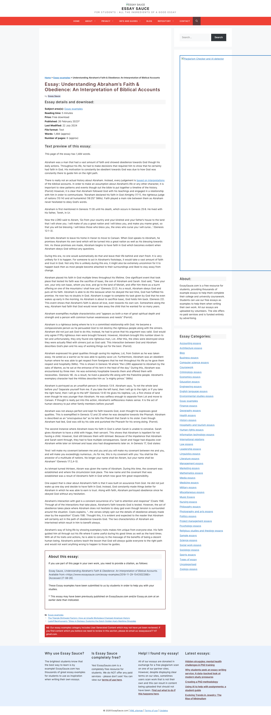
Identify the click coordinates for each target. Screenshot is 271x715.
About (89, 21)
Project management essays (196, 521)
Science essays (188, 540)
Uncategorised (188, 564)
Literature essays (189, 458)
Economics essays (190, 377)
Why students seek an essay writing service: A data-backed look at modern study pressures (205, 673)
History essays (188, 420)
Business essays (189, 357)
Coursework (186, 367)
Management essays (191, 463)
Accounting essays (190, 343)
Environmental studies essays (196, 396)
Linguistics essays (190, 453)
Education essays (190, 381)
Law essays (186, 444)
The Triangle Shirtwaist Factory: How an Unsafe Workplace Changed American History (89, 618)
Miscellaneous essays (192, 492)
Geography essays (190, 410)
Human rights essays (192, 429)
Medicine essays (189, 482)
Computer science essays (194, 362)
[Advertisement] (105, 55)
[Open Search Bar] (197, 21)
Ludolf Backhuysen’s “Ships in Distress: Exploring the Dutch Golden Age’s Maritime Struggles (92, 621)
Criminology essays (191, 372)
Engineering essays (191, 386)
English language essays (193, 391)
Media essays (187, 477)
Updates (164, 710)
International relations (192, 439)
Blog (149, 21)
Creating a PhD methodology (201, 681)
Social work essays (190, 545)
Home (76, 21)
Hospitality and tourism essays (197, 425)
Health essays (188, 415)
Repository (164, 21)
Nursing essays (188, 501)
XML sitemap (136, 710)
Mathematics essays (191, 473)
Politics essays (188, 516)
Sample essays (188, 535)
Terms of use (151, 710)
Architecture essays (191, 348)
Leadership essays (190, 449)
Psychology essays (190, 525)
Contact (185, 21)
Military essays (188, 487)
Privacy (105, 21)
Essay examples (74, 108)
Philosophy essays (190, 506)
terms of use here (112, 679)
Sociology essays (189, 550)
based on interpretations (151, 180)
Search (219, 37)
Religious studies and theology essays (201, 530)
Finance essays (188, 405)
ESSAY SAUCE (135, 9)
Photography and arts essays (196, 511)
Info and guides (128, 21)
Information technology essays (197, 434)
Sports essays (188, 554)
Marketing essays (190, 468)
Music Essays (187, 497)
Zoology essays (188, 569)
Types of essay (188, 559)
